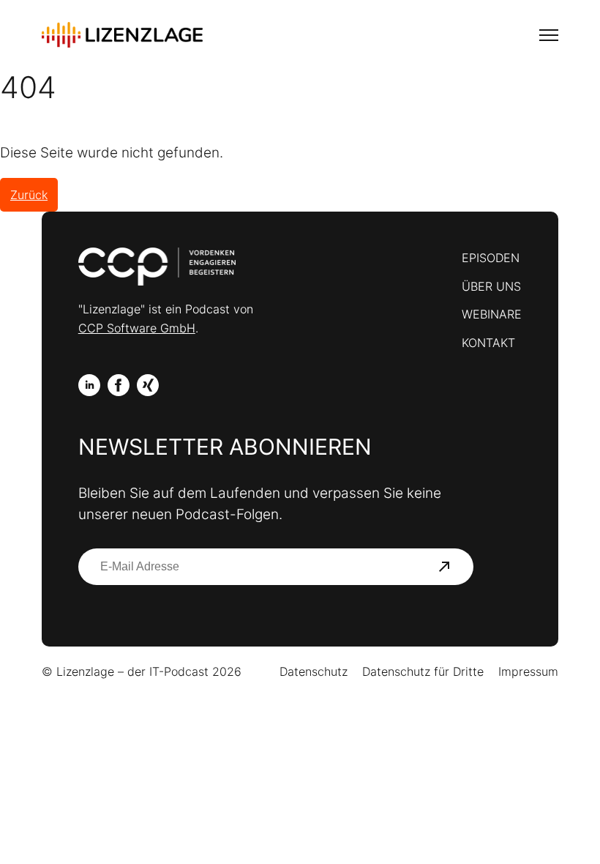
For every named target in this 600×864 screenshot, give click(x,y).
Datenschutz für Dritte (423, 671)
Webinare (492, 314)
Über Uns (491, 286)
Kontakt (488, 342)
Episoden (491, 257)
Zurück (29, 194)
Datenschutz (314, 671)
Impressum (528, 671)
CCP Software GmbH (136, 328)
